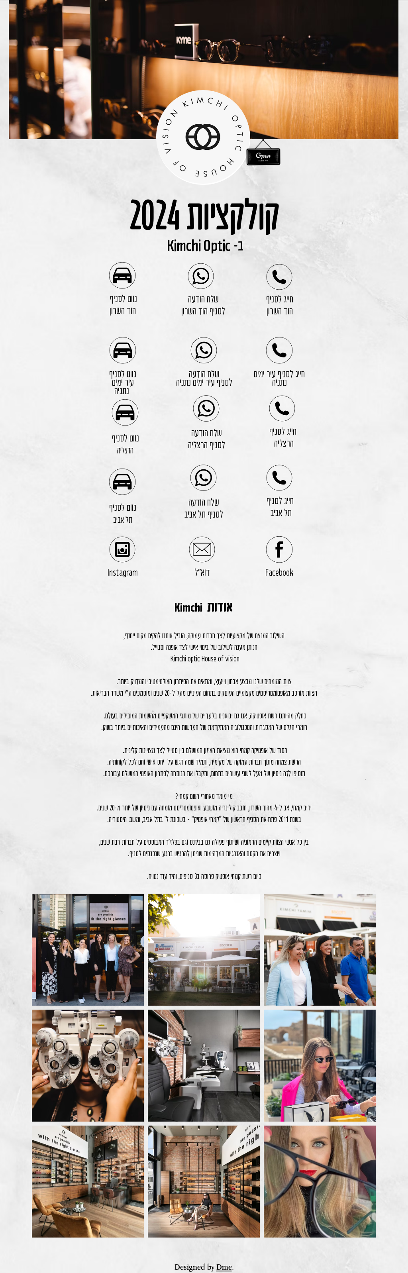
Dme (224, 1266)
